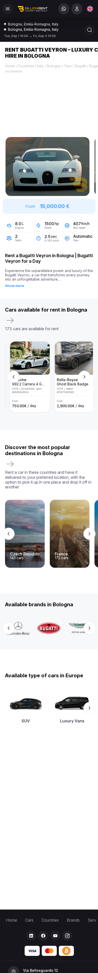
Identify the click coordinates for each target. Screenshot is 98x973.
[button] (47, 166)
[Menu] (8, 9)
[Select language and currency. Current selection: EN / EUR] (89, 8)
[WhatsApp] (63, 8)
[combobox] (89, 8)
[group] (49, 377)
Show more (14, 286)
